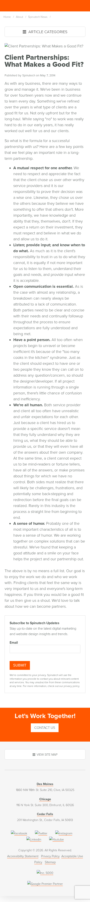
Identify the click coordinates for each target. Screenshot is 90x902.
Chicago (45, 799)
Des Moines (45, 784)
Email (14, 643)
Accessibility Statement (22, 856)
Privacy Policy (50, 856)
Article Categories (47, 31)
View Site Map (47, 754)
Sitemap (50, 862)
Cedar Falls (45, 814)
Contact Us (44, 728)
